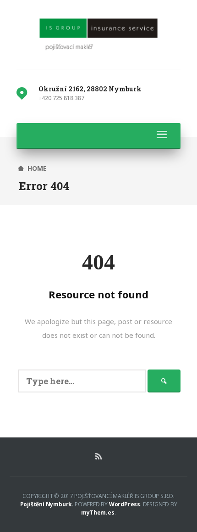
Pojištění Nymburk (46, 504)
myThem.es (97, 512)
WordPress (124, 504)
